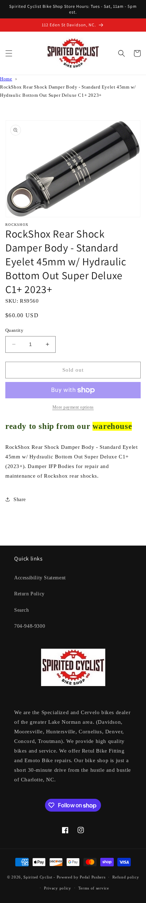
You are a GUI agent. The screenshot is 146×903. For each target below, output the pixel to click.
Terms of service (93, 888)
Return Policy (29, 593)
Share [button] (19, 499)
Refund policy (125, 877)
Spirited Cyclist (37, 877)
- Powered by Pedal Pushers (79, 877)
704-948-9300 (29, 626)
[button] (9, 53)
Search (21, 610)
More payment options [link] (73, 407)
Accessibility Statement (40, 577)
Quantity (14, 330)
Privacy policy (57, 888)
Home (6, 78)
